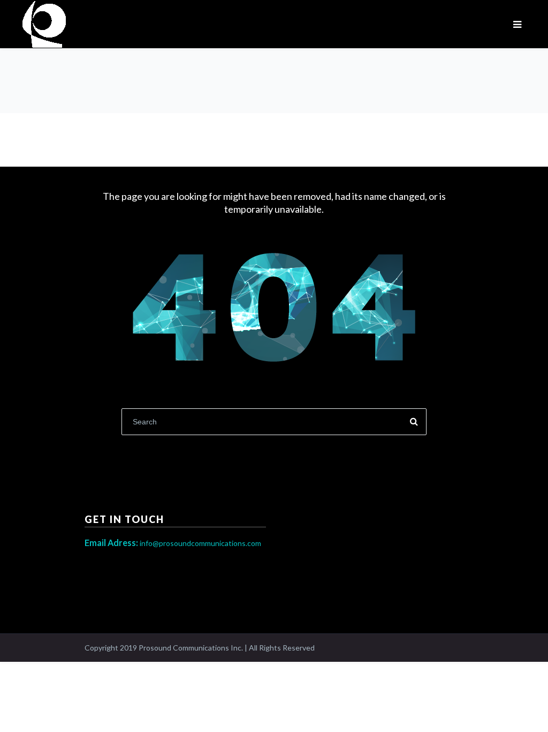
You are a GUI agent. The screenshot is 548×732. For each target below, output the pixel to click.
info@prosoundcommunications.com (173, 543)
